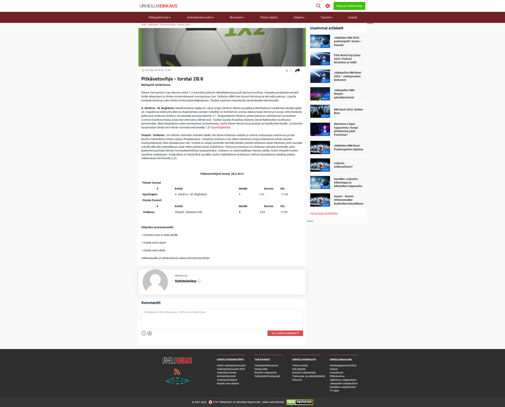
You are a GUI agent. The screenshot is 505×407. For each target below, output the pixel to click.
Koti (143, 24)
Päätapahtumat (159, 17)
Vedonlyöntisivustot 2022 (231, 369)
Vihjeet (298, 17)
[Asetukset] (327, 6)
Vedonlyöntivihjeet (227, 379)
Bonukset (236, 17)
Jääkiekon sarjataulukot (343, 379)
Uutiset (352, 17)
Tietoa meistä (300, 365)
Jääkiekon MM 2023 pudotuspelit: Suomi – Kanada (348, 41)
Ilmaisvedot (260, 369)
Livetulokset (336, 372)
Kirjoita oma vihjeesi (228, 383)
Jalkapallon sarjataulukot (344, 383)
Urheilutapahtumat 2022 (343, 365)
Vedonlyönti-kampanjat (267, 376)
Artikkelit (153, 24)
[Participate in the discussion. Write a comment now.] (222, 319)
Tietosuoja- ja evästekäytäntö (308, 376)
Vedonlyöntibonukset (266, 365)
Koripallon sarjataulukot (343, 386)
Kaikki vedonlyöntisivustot (231, 365)
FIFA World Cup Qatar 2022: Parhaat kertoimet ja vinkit (347, 59)
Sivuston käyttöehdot (304, 372)
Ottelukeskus (337, 376)
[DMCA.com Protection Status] (299, 402)
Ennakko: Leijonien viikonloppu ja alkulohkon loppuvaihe (348, 182)
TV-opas (334, 390)
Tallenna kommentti (285, 333)
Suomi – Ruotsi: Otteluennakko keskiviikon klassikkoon (348, 200)
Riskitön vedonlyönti (265, 372)
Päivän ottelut (269, 17)
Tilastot (325, 17)
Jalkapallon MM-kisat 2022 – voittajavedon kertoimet (347, 76)
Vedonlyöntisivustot (199, 17)
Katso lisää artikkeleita (324, 213)
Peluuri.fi (297, 379)
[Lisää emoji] (149, 333)
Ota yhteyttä (299, 369)
